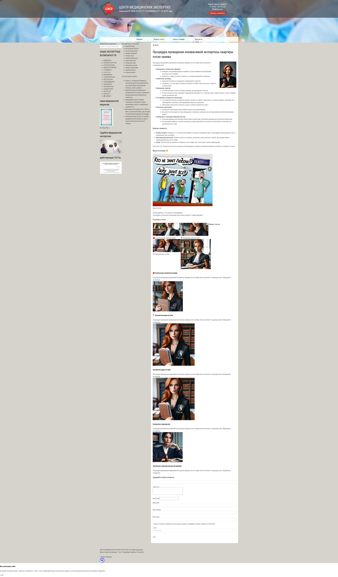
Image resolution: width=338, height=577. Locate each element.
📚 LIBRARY (156, 45)
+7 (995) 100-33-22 (217, 6)
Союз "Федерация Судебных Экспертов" (131, 552)
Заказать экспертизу (217, 13)
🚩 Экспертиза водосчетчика (190, 238)
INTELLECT (106, 94)
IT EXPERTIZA (107, 70)
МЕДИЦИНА (107, 60)
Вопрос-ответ (159, 39)
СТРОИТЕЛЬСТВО (109, 65)
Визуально (155, 486)
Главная (139, 39)
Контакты (199, 39)
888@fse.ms (217, 9)
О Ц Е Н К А (106, 72)
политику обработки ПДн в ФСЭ (205, 524)
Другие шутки (157, 208)
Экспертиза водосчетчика (161, 254)
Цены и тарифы (179, 39)
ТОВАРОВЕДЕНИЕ (108, 82)
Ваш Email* (156, 498)
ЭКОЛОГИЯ (107, 91)
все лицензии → (105, 128)
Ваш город (156, 517)
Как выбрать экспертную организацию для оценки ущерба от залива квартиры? (178, 215)
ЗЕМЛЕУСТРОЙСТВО (109, 67)
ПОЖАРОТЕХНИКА (109, 77)
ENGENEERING (107, 75)
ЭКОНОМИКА (107, 84)
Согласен (2, 575)
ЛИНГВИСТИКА (108, 86)
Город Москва (129, 46)
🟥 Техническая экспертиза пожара (164, 238)
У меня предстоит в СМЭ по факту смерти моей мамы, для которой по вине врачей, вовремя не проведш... (137, 111)
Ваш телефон (157, 510)
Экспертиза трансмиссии (161, 424)
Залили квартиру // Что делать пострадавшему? (168, 213)
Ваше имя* (156, 503)
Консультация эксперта (129, 76)
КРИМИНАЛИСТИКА (110, 63)
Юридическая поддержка (108, 44)
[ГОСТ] (111, 173)
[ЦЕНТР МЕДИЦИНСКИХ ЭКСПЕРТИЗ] (107, 15)
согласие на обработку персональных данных (172, 524)
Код (158, 486)
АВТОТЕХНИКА (108, 79)
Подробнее (101, 571)
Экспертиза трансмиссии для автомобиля (167, 466)
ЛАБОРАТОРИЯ (108, 89)
